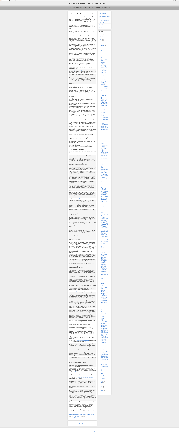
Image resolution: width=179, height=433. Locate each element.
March (102, 387)
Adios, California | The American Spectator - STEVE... (104, 244)
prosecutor (73, 121)
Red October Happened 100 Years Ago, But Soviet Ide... (104, 153)
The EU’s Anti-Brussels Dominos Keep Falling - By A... (104, 175)
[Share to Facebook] (84, 416)
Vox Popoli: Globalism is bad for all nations (104, 148)
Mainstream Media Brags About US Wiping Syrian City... (104, 169)
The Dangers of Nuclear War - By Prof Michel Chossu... (104, 346)
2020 (101, 40)
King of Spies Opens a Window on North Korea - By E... (104, 106)
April (101, 386)
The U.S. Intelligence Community (75, 70)
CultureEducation (97, 7)
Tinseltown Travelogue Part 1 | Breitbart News (104, 90)
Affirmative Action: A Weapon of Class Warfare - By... (103, 340)
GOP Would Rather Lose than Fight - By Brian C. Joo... (104, 97)
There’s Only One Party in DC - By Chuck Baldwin (104, 117)
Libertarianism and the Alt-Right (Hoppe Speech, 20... (104, 224)
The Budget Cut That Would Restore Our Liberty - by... (104, 306)
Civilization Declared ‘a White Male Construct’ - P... (104, 73)
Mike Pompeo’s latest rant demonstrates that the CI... (104, 207)
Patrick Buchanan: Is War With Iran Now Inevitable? (104, 290)
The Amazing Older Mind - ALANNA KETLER (104, 204)
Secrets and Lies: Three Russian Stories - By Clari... (104, 212)
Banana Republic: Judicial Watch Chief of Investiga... (104, 257)
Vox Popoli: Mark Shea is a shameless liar (104, 140)
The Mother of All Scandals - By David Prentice (104, 67)
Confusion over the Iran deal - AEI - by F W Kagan (104, 334)
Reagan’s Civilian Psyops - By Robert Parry (104, 192)
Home (82, 422)
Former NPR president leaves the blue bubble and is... (104, 215)
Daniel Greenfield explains (74, 154)
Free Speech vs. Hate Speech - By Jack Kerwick (104, 57)
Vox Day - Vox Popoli (102, 22)
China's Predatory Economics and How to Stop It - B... (104, 167)
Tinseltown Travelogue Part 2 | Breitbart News (104, 88)
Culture (102, 5)
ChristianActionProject (86, 7)
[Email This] (81, 416)
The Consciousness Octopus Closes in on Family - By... (104, 145)
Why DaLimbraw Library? (102, 13)
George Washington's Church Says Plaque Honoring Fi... (104, 109)
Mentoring (77, 7)
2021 (101, 39)
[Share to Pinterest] (84, 416)
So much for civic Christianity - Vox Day (104, 227)
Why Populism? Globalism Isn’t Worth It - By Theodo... (104, 143)
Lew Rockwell (101, 24)
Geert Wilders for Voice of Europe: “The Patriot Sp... (104, 303)
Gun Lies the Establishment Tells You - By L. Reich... (104, 351)
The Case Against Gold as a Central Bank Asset (104, 260)
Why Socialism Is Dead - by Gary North (104, 323)
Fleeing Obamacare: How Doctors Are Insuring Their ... (104, 295)
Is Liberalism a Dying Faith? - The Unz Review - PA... (104, 252)
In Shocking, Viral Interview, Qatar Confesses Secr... (103, 95)
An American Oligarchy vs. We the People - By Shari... (104, 172)
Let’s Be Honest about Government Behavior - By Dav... (104, 343)
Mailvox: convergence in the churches (104, 293)
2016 (101, 391)
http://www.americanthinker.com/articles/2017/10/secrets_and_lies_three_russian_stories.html (81, 414)
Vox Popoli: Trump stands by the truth (104, 222)
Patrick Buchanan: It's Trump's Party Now (104, 132)
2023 (101, 36)
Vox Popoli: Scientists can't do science (104, 285)
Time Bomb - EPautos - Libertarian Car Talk (104, 321)
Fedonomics (95, 5)
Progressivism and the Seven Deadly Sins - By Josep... (104, 373)
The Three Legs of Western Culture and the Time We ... (104, 325)
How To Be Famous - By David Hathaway (104, 239)
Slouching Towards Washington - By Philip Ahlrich (104, 288)
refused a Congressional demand (82, 340)
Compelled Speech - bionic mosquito (104, 52)
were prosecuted (85, 244)
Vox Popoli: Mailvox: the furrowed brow (104, 331)
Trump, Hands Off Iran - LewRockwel (104, 300)
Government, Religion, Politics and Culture (86, 3)
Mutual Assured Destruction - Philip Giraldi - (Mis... (104, 178)
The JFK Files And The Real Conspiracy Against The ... (104, 100)
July (101, 382)
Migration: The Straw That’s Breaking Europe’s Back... (104, 247)
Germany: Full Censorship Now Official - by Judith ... (104, 231)
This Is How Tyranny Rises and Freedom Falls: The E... (104, 298)
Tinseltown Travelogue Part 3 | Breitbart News (104, 86)
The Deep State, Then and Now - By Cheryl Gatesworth (104, 156)
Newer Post (70, 422)
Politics (70, 5)
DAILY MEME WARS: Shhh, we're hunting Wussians (104, 199)
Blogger (94, 431)
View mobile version (82, 423)
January (102, 390)
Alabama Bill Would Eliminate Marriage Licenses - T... (104, 162)
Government (77, 5)
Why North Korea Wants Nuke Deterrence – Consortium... (104, 378)
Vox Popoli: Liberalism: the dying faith (104, 249)
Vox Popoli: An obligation (104, 332)
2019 (101, 41)
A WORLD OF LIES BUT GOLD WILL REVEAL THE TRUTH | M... (104, 255)
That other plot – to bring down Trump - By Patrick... (104, 62)
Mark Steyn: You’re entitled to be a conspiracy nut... (103, 266)
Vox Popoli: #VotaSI (103, 220)
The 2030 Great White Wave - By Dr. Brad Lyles (104, 138)
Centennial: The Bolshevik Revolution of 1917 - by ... (104, 184)
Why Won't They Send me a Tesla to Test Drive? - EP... (104, 202)
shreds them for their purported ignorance (85, 377)
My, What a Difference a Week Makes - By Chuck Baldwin (104, 360)
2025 (101, 34)
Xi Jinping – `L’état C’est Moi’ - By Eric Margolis (104, 119)
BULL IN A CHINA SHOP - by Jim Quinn (104, 54)
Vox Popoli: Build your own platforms (104, 92)
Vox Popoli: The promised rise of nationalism (104, 313)
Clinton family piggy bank (79, 93)
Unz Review (100, 25)
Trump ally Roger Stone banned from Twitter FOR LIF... (104, 76)
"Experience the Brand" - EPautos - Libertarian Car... (104, 159)
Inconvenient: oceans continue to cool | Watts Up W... (104, 127)
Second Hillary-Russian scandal (77, 291)
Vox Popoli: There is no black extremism (104, 262)
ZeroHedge (100, 27)
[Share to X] (83, 416)
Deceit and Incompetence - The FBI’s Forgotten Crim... (104, 135)
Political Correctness (86, 5)
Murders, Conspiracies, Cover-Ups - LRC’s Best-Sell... (104, 81)
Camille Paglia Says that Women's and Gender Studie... (104, 278)
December (102, 45)
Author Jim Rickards (73, 84)
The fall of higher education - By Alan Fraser (104, 234)
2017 (101, 44)
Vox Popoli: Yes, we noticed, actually (103, 65)
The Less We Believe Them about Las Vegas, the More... (104, 337)
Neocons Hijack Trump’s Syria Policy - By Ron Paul (104, 60)
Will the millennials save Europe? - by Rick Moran (104, 130)
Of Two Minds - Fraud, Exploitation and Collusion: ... (104, 269)
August (102, 381)
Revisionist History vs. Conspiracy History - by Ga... (104, 354)
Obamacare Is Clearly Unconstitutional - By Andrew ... (104, 272)
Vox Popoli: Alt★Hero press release (104, 84)
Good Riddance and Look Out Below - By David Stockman (104, 115)
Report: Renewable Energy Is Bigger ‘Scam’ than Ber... (104, 370)
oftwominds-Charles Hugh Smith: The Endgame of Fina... (104, 318)
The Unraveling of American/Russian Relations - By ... (104, 316)
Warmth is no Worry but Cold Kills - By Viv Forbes (104, 150)
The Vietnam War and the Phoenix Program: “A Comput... (104, 237)
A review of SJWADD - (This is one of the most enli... (104, 186)
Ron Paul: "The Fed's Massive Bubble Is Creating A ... (104, 328)
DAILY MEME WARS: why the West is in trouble (104, 197)
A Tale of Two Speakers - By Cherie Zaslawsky (104, 364)
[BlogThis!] (82, 416)
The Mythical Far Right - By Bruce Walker (104, 264)
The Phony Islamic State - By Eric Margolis (104, 241)
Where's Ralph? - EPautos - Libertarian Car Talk (104, 349)
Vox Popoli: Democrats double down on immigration (104, 194)
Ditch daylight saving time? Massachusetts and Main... (104, 103)
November (102, 46)
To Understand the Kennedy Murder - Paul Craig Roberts (104, 79)
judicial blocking (76, 371)
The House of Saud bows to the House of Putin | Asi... (104, 367)
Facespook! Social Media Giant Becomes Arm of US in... (104, 275)
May (101, 385)
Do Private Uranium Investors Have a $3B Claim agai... (104, 181)
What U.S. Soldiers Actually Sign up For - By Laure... (104, 50)
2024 (101, 35)
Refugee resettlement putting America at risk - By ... (104, 309)
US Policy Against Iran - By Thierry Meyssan (104, 280)
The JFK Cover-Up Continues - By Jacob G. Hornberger (104, 124)
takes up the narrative (76, 198)
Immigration (105, 7)
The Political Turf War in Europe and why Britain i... (104, 357)
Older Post (94, 422)
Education (70, 7)
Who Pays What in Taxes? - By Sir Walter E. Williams (104, 283)
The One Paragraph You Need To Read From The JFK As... (104, 112)
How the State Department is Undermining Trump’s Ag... (104, 217)
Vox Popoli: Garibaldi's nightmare (104, 209)
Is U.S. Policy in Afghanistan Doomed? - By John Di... (104, 70)
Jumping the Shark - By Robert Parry (104, 375)
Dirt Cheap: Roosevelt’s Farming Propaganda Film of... (104, 121)
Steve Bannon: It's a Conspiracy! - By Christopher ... (103, 189)
